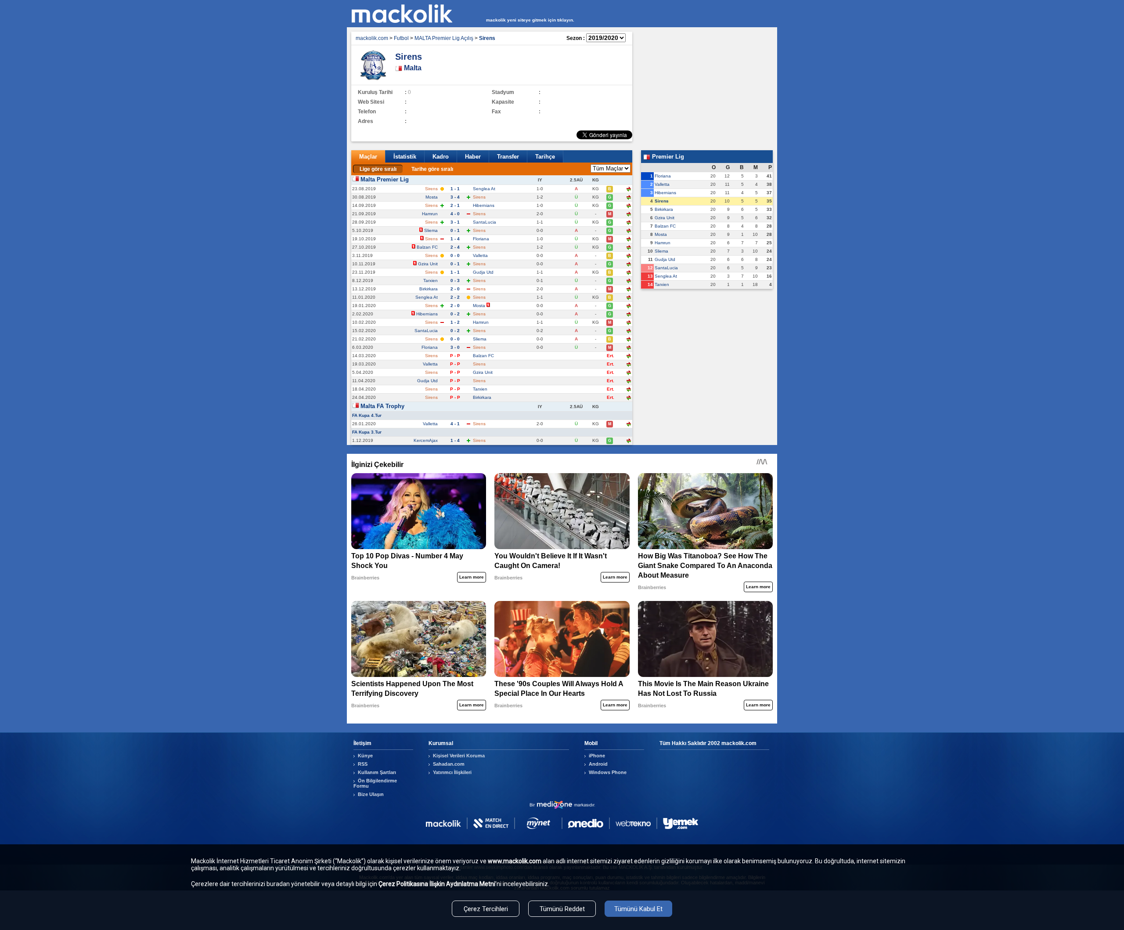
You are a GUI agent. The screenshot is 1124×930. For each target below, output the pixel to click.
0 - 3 (455, 280)
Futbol (401, 38)
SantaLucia (484, 222)
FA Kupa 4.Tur (367, 415)
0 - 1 (455, 230)
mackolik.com (372, 38)
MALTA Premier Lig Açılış (443, 38)
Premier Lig (667, 156)
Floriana (481, 238)
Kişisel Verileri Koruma (459, 755)
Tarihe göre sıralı (432, 169)
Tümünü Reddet (562, 909)
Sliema (431, 230)
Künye (365, 755)
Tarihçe (545, 156)
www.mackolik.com (514, 861)
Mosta (431, 197)
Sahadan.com (449, 764)
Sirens (662, 201)
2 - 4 (455, 247)
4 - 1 (455, 423)
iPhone (597, 755)
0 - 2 (455, 313)
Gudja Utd (483, 272)
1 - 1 (455, 188)
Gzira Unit (428, 263)
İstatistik (404, 156)
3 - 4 (455, 197)
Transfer (508, 156)
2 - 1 (455, 205)
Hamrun (430, 213)
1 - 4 (455, 238)
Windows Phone (608, 772)
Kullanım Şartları (377, 772)
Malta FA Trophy (382, 406)
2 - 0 (455, 288)
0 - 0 (455, 255)
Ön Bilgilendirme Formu (375, 783)
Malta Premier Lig (384, 179)
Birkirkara (428, 288)
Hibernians (483, 205)
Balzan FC (427, 247)
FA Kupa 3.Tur (367, 432)
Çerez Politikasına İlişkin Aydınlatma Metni (436, 883)
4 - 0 (455, 213)
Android (598, 764)
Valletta (480, 255)
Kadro (440, 156)
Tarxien (430, 280)
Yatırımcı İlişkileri (452, 772)
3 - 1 (455, 222)
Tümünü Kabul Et (638, 909)
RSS (362, 764)
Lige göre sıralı (378, 169)
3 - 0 (455, 347)
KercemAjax (426, 440)
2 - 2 (455, 297)
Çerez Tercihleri (486, 909)
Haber (473, 156)
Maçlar (368, 156)
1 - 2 (455, 322)
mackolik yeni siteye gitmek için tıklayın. (530, 20)
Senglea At (484, 188)
